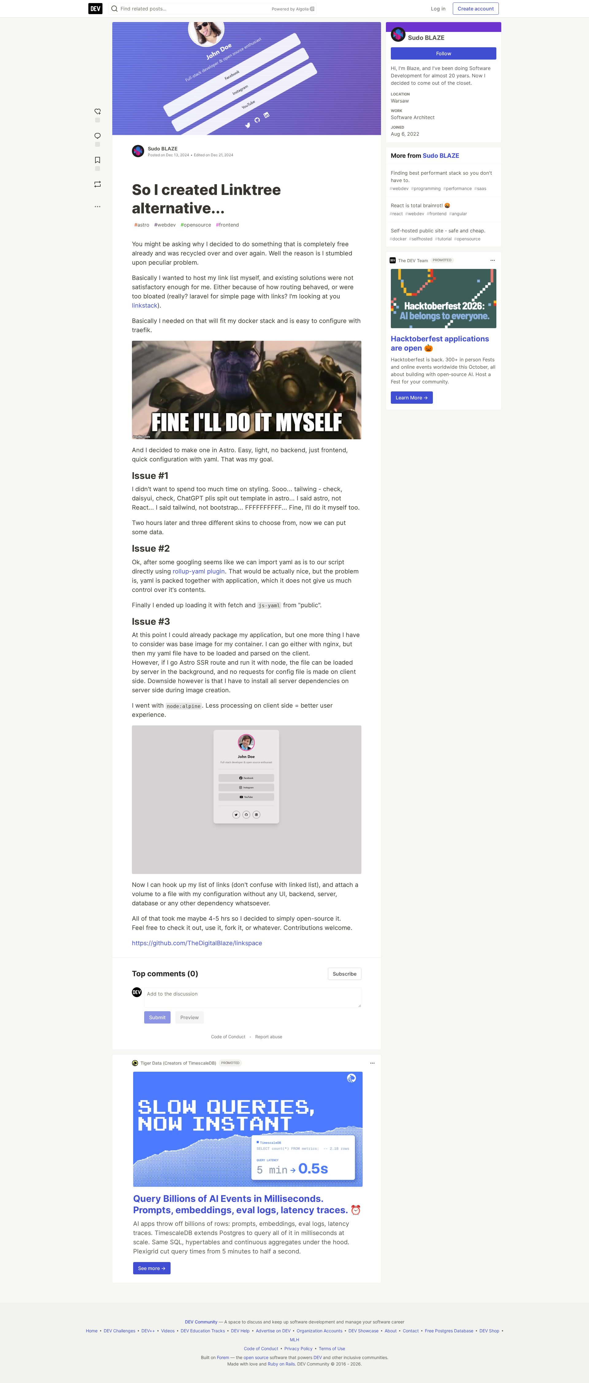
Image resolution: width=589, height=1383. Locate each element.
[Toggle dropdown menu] (372, 1063)
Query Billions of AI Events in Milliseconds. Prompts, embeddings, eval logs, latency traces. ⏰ (247, 1204)
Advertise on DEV (273, 1330)
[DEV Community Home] (95, 8)
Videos (168, 1330)
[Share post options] (97, 206)
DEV (318, 1357)
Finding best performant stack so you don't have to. (441, 180)
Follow (443, 53)
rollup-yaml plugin (199, 571)
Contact (411, 1330)
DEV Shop (489, 1330)
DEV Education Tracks (203, 1330)
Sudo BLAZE (163, 149)
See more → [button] (152, 1268)
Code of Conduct (228, 1036)
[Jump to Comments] (97, 139)
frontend (227, 225)
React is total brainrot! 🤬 (428, 209)
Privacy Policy (298, 1348)
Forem (223, 1357)
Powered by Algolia (291, 8)
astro (141, 225)
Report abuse (268, 1036)
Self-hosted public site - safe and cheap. (437, 234)
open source (256, 1357)
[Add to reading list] (97, 163)
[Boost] (97, 184)
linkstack (144, 305)
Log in (438, 9)
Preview (189, 1017)
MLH (294, 1339)
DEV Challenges (119, 1330)
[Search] (114, 8)
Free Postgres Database (449, 1330)
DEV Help (240, 1330)
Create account (476, 9)
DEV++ (148, 1330)
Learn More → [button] (412, 397)
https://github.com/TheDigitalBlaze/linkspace (197, 943)
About (391, 1330)
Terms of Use (332, 1348)
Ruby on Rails (281, 1363)
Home (92, 1330)
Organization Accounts (319, 1330)
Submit (157, 1017)
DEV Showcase (363, 1330)
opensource (196, 225)
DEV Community (201, 1321)
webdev (165, 225)
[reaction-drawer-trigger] (98, 114)
